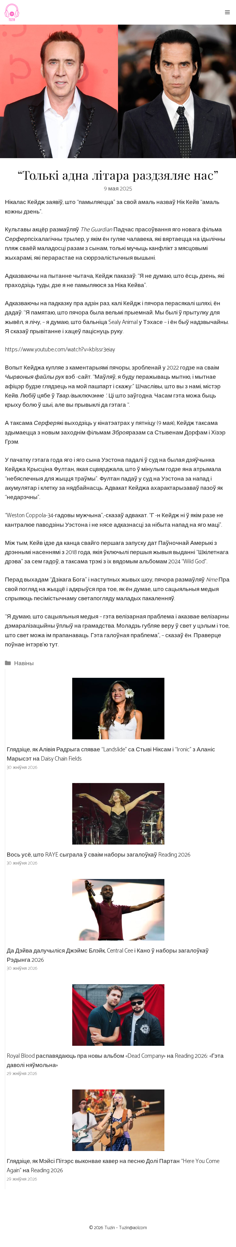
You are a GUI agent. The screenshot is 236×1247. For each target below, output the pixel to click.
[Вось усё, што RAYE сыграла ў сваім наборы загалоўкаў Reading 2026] (118, 839)
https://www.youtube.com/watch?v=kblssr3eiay (60, 349)
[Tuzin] (11, 12)
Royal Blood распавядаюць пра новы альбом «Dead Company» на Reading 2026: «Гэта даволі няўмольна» (115, 1060)
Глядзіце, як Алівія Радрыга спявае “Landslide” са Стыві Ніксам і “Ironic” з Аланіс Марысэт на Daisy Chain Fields (111, 754)
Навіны (24, 663)
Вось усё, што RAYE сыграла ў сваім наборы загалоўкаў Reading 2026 (99, 855)
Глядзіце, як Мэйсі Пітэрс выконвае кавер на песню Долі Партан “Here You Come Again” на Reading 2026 (113, 1166)
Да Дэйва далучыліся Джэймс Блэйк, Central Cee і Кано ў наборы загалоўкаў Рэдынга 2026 (108, 955)
